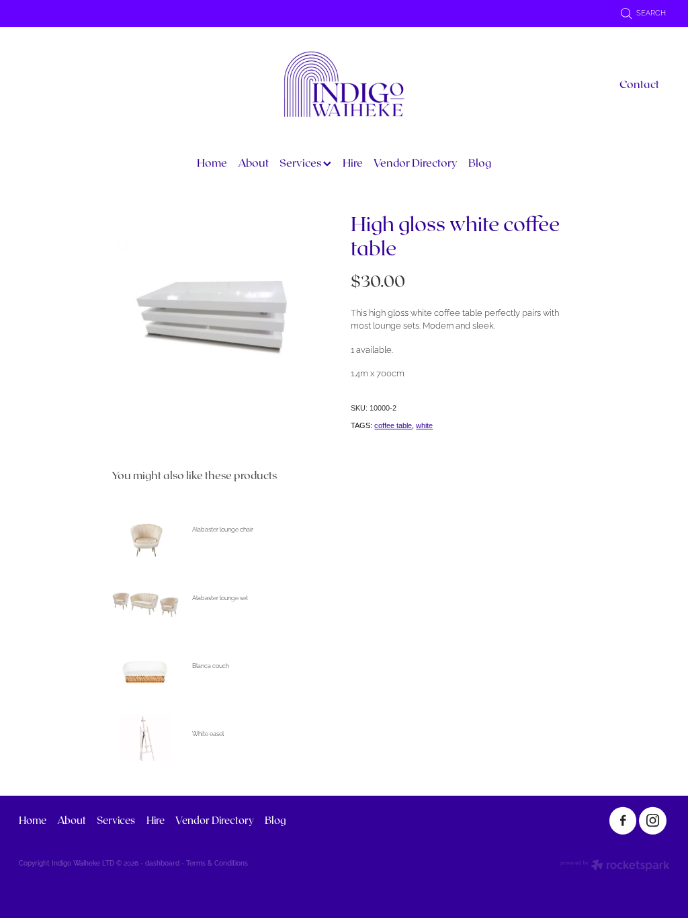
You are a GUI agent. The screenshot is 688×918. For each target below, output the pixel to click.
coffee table (393, 425)
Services (301, 162)
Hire (353, 162)
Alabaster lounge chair (222, 529)
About (253, 162)
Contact (639, 83)
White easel (208, 733)
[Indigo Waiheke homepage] (344, 84)
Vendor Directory (416, 162)
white (424, 425)
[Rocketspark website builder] (615, 866)
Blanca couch (210, 665)
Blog (479, 162)
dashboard (162, 862)
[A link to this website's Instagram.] (652, 821)
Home (212, 162)
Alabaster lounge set (220, 597)
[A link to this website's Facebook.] (623, 821)
